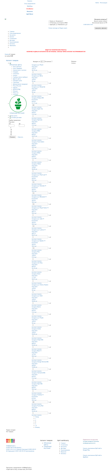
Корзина (7, 54)
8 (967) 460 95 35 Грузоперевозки (24, 451)
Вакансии (63, 452)
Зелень (15, 75)
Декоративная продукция (20, 84)
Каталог (12, 37)
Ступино (15, 94)
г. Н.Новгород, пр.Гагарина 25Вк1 (58, 23)
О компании (13, 38)
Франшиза (13, 45)
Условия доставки (16, 117)
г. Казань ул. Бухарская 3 (56, 21)
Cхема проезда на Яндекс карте (58, 28)
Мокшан (15, 91)
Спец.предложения (15, 33)
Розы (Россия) (17, 86)
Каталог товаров (12, 60)
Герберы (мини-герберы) (20, 77)
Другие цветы (17, 79)
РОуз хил (15, 93)
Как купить (13, 35)
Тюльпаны (16, 73)
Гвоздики (15, 72)
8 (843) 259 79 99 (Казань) (13, 447)
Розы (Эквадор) (17, 68)
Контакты (12, 44)
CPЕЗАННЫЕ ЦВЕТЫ (47, 444)
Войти (97, 2)
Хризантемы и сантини (19, 70)
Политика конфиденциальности (91, 442)
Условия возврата (88, 441)
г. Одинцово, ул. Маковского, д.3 (58, 24)
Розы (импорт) (17, 66)
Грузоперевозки (14, 42)
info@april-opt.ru (10, 446)
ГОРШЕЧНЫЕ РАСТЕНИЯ (48, 447)
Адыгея (15, 87)
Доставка (12, 40)
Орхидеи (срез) (17, 80)
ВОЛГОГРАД (16, 89)
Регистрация (103, 2)
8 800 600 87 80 (88, 24)
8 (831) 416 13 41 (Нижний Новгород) (17, 449)
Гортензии (16, 82)
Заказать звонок (100, 28)
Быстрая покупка (36, 74)
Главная (12, 31)
